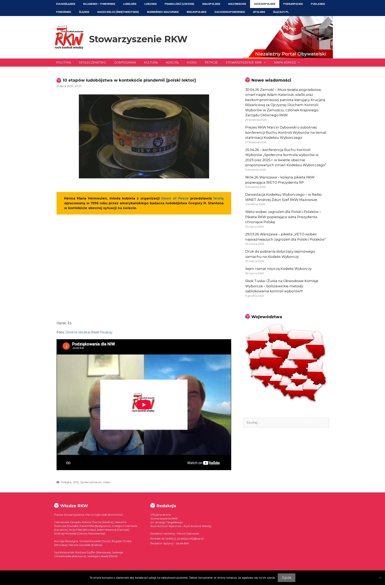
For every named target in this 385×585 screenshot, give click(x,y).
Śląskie (84, 11)
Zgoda (286, 577)
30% (76, 482)
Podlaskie (318, 3)
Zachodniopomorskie (229, 11)
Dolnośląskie (65, 3)
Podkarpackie (293, 3)
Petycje (211, 62)
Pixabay (106, 332)
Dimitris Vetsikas (78, 332)
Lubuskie (150, 3)
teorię (218, 198)
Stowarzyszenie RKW (138, 39)
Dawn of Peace (174, 198)
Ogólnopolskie (264, 3)
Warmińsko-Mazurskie (163, 11)
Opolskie (259, 11)
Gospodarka (125, 62)
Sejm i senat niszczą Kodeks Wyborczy (278, 269)
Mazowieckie (237, 3)
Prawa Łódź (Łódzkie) (179, 3)
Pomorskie (63, 11)
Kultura (151, 62)
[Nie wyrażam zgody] (380, 578)
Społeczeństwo (92, 62)
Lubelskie (129, 3)
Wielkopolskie (196, 11)
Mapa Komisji (285, 62)
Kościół (172, 62)
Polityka (63, 62)
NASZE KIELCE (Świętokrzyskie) (118, 11)
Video (192, 62)
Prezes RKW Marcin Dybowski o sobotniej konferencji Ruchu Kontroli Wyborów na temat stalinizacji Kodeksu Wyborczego (285, 132)
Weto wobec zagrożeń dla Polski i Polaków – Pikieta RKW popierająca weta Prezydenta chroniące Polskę (283, 217)
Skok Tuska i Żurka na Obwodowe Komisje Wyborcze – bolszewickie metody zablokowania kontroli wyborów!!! (281, 286)
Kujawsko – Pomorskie (99, 3)
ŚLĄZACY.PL (281, 11)
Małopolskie (211, 3)
